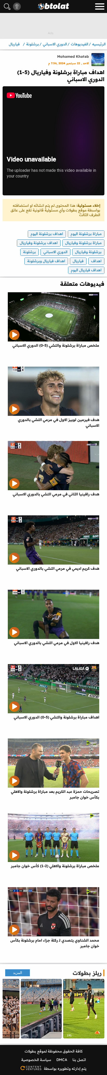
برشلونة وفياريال (88, 252)
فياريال (78, 261)
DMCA (61, 1059)
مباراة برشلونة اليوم (86, 233)
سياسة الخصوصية (36, 1059)
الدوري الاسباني (55, 252)
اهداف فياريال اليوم (86, 270)
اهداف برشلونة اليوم (47, 233)
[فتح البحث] (7, 6)
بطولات (30, 1051)
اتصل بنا (79, 1059)
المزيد (17, 973)
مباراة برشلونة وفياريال (83, 242)
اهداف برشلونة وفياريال (39, 242)
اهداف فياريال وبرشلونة (46, 261)
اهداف (96, 261)
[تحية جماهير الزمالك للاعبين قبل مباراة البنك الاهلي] (41, 1008)
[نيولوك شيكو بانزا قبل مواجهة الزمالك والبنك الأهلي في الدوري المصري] (83, 1008)
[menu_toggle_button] (99, 6)
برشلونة (29, 252)
